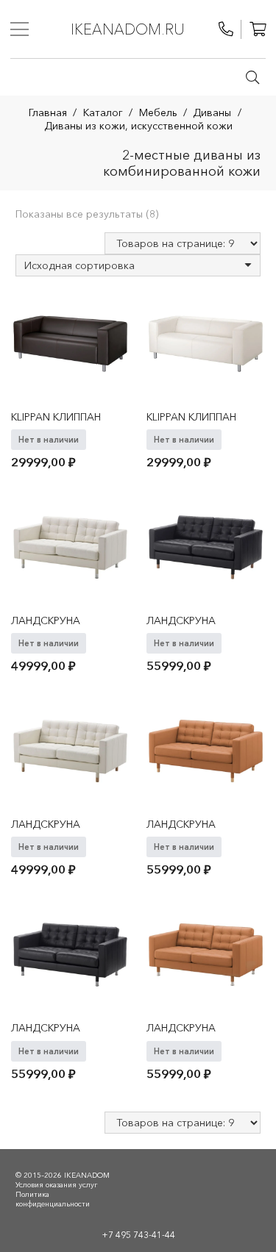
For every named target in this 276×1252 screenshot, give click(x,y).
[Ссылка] (226, 29)
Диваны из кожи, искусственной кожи (138, 125)
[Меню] (19, 29)
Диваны (212, 112)
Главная (48, 112)
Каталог (103, 112)
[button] (252, 77)
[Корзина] (257, 29)
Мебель (158, 112)
